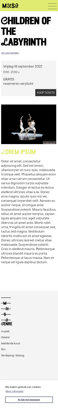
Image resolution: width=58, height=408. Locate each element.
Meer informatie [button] (14, 391)
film (3, 349)
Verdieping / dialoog (12, 355)
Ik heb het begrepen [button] (29, 399)
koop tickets (46, 92)
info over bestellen (10, 52)
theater (5, 337)
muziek (5, 331)
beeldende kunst (10, 343)
